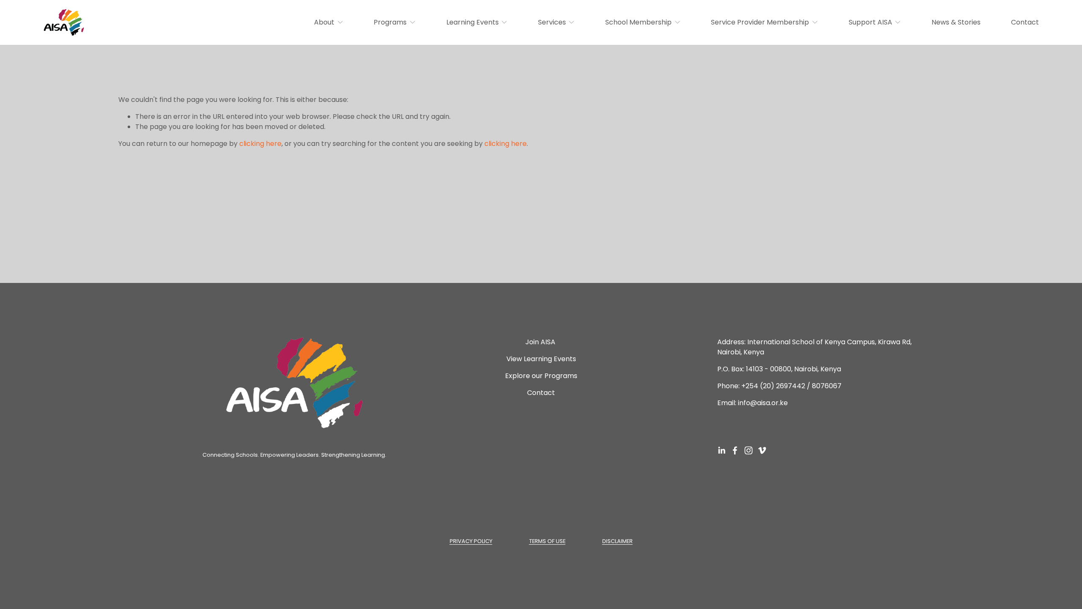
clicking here (260, 143)
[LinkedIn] (721, 450)
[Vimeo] (762, 450)
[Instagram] (748, 450)
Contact (1025, 22)
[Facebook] (735, 450)
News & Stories (956, 22)
